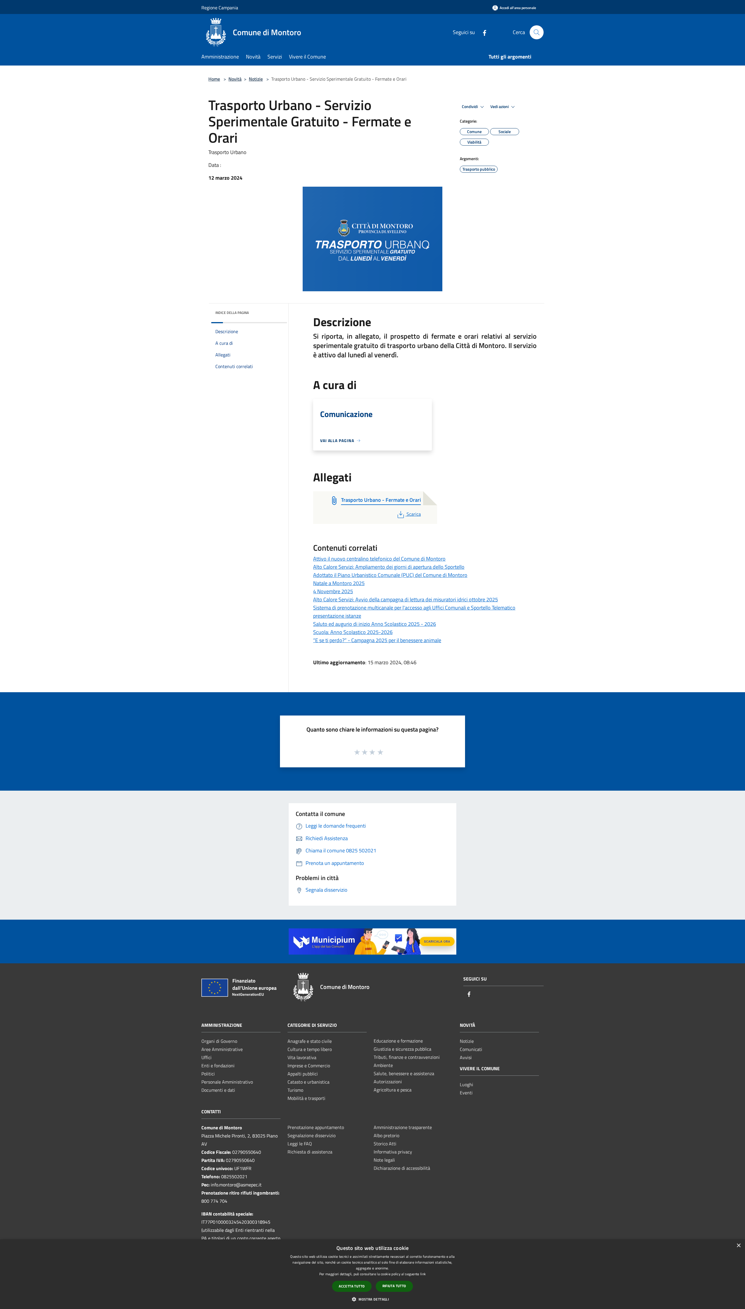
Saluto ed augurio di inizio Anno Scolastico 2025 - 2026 (374, 624)
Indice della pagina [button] (232, 312)
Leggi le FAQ (300, 1143)
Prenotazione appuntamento (316, 1127)
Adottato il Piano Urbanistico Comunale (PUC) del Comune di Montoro (390, 575)
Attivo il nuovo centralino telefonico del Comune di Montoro (379, 559)
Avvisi (466, 1057)
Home (214, 78)
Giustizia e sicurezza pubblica (402, 1048)
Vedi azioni (500, 106)
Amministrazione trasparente (403, 1127)
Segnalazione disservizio (312, 1135)
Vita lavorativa (302, 1057)
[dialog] (372, 1274)
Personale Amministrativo (227, 1081)
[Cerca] (537, 32)
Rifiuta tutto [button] (394, 1286)
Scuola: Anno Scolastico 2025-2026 (353, 632)
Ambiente (383, 1065)
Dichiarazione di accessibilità (402, 1168)
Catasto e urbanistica (308, 1081)
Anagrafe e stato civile (310, 1041)
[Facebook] (482, 32)
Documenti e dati (218, 1090)
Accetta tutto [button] (352, 1286)
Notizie (256, 78)
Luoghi (466, 1084)
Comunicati (471, 1049)
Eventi (466, 1092)
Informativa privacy (393, 1151)
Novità (235, 78)
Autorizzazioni (388, 1081)
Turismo (295, 1090)
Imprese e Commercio (309, 1065)
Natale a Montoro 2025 (339, 583)
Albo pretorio (386, 1135)
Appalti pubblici (303, 1073)
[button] (372, 1299)
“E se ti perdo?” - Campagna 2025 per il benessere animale (377, 640)
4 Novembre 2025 (333, 591)
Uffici (206, 1057)
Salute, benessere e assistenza (404, 1073)
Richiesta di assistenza (310, 1151)
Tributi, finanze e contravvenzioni (407, 1057)
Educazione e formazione (398, 1040)
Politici (208, 1073)
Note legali (384, 1159)
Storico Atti (385, 1143)
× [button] (738, 1245)
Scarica (413, 513)
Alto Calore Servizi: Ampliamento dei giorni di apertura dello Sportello (388, 567)
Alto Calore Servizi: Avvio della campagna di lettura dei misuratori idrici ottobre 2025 (405, 599)
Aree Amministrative (222, 1049)
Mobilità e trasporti (306, 1098)
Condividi (470, 106)
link (423, 1274)
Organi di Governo (219, 1041)
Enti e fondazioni (218, 1065)
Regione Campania (219, 7)
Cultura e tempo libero (310, 1049)
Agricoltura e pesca (392, 1089)
